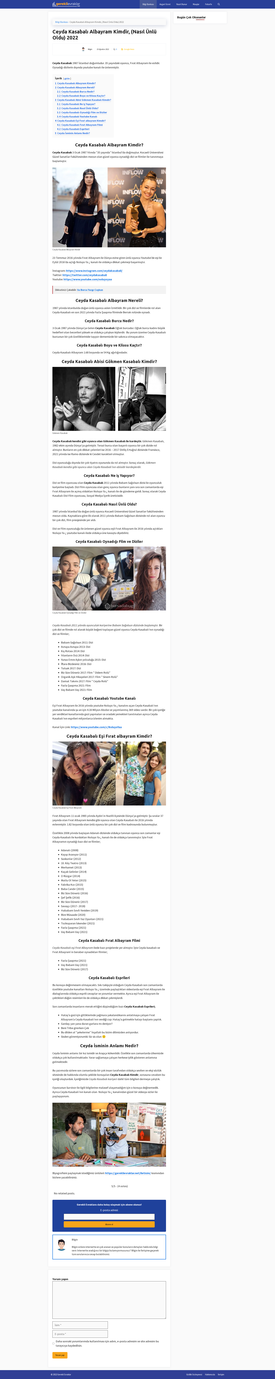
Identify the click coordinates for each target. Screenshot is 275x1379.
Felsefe (208, 4)
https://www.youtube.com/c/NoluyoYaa (96, 727)
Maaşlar (196, 4)
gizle (67, 78)
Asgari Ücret (165, 4)
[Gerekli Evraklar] (66, 4)
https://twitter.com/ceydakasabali (85, 275)
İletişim (221, 1374)
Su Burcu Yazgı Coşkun (90, 289)
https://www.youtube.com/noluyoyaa (88, 279)
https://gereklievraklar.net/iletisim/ (128, 1173)
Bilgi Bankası (148, 4)
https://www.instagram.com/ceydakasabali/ (94, 270)
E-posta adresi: (109, 1210)
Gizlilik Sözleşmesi (194, 1374)
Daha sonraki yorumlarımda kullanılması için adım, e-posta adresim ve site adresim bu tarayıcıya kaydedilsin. (107, 1343)
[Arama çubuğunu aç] (219, 4)
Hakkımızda (210, 1374)
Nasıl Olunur (181, 4)
